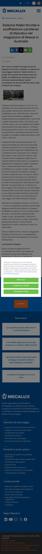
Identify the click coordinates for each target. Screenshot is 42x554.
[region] (21, 277)
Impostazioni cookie (21, 291)
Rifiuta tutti (21, 280)
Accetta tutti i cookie (21, 285)
